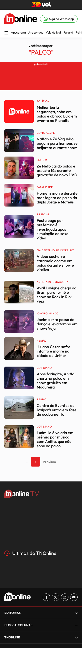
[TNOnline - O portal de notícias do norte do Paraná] (20, 23)
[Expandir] (76, 637)
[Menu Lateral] (6, 33)
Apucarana (18, 32)
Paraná (68, 32)
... (27, 462)
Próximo (49, 462)
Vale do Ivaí (53, 32)
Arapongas (35, 32)
